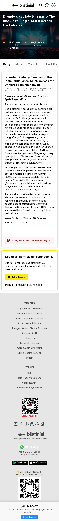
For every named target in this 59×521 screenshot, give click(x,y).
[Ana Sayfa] (23, 6)
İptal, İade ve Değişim (29, 377)
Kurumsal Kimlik (29, 333)
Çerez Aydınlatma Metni (29, 348)
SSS (29, 373)
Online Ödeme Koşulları (29, 352)
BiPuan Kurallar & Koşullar (30, 313)
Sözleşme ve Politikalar (29, 323)
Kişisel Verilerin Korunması (29, 318)
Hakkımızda (30, 338)
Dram (6, 30)
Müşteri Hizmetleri (29, 343)
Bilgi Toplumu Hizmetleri (29, 308)
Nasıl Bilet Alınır (29, 382)
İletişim (29, 357)
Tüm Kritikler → (14, 48)
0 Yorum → (39, 45)
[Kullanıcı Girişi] (53, 5)
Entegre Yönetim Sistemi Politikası (29, 328)
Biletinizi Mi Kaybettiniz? (29, 387)
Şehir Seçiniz (29, 517)
